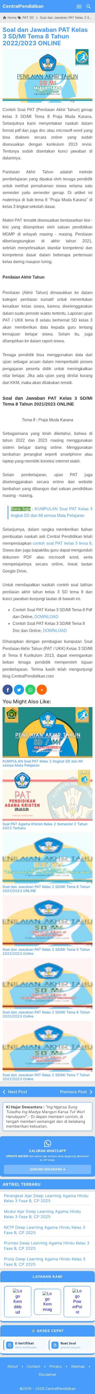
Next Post (17, 1091)
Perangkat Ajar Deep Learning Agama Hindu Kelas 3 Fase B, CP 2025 (46, 1198)
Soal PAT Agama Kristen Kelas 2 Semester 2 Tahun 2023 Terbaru (45, 826)
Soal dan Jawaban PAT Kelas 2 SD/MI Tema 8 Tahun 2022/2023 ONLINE (46, 888)
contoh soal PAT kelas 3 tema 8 (62, 543)
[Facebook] (8, 690)
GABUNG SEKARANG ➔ (47, 1169)
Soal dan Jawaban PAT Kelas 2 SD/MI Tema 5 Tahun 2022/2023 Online (46, 951)
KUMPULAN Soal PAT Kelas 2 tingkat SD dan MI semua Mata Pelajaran (43, 763)
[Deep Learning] (17, 1301)
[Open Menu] (79, 6)
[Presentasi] (77, 1301)
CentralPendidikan (23, 6)
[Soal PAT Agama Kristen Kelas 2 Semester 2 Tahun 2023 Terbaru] (47, 795)
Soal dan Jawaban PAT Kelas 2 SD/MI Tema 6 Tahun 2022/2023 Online (46, 1014)
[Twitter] (19, 690)
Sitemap (78, 1366)
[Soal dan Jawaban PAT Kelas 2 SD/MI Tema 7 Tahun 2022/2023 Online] (47, 1046)
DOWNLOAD (46, 617)
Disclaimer (47, 1374)
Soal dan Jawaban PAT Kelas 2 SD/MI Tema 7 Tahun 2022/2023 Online (46, 1077)
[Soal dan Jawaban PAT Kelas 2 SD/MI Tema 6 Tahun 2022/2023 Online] (47, 983)
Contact (33, 1366)
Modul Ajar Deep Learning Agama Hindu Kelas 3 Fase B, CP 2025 (42, 1214)
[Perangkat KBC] (47, 1302)
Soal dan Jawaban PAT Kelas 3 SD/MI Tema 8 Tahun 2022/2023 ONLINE (45, 36)
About (12, 1366)
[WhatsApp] (30, 690)
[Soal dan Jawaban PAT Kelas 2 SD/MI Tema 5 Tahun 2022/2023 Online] (47, 920)
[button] (42, 690)
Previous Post (73, 1091)
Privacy (55, 1366)
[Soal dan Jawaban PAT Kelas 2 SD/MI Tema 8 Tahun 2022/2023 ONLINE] (47, 858)
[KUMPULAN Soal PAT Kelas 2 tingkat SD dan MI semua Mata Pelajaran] (47, 732)
